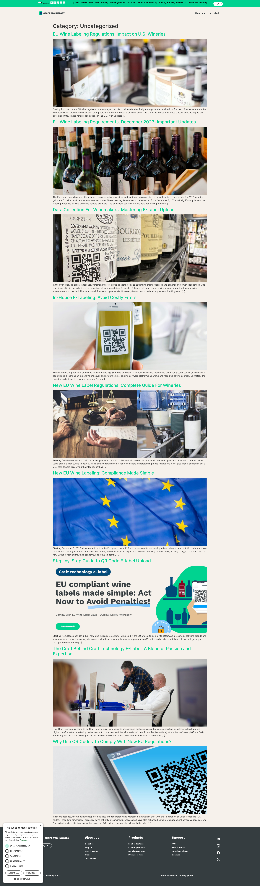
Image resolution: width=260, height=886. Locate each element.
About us (200, 13)
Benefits (89, 844)
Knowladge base (180, 851)
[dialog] (23, 853)
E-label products (136, 847)
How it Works (91, 851)
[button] (23, 879)
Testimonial (91, 858)
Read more (24, 840)
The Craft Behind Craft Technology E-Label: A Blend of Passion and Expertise (122, 651)
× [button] (40, 826)
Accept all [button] (14, 873)
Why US (88, 847)
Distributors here (136, 851)
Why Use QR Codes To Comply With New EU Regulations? (112, 741)
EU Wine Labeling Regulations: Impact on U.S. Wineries (109, 34)
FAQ (174, 844)
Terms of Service (168, 875)
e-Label (214, 13)
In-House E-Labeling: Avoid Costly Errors (94, 297)
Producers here (135, 855)
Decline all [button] (31, 873)
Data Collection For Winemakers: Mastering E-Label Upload (114, 209)
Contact (176, 855)
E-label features (136, 844)
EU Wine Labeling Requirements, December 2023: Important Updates (124, 121)
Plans (87, 855)
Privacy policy (186, 875)
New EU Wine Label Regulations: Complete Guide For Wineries (117, 385)
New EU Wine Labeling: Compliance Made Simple (103, 473)
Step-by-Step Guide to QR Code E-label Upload (102, 560)
